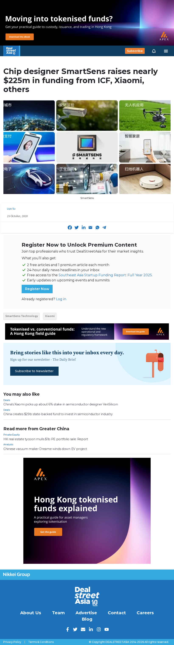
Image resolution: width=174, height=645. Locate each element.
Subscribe (135, 51)
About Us (30, 612)
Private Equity (11, 434)
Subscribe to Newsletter (34, 371)
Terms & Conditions (41, 642)
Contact (117, 612)
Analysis (8, 444)
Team (58, 612)
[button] (154, 51)
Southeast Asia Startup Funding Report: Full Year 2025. (106, 275)
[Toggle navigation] (166, 51)
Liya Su (11, 208)
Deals (6, 400)
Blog (87, 619)
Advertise (86, 612)
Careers (145, 612)
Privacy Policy (12, 642)
